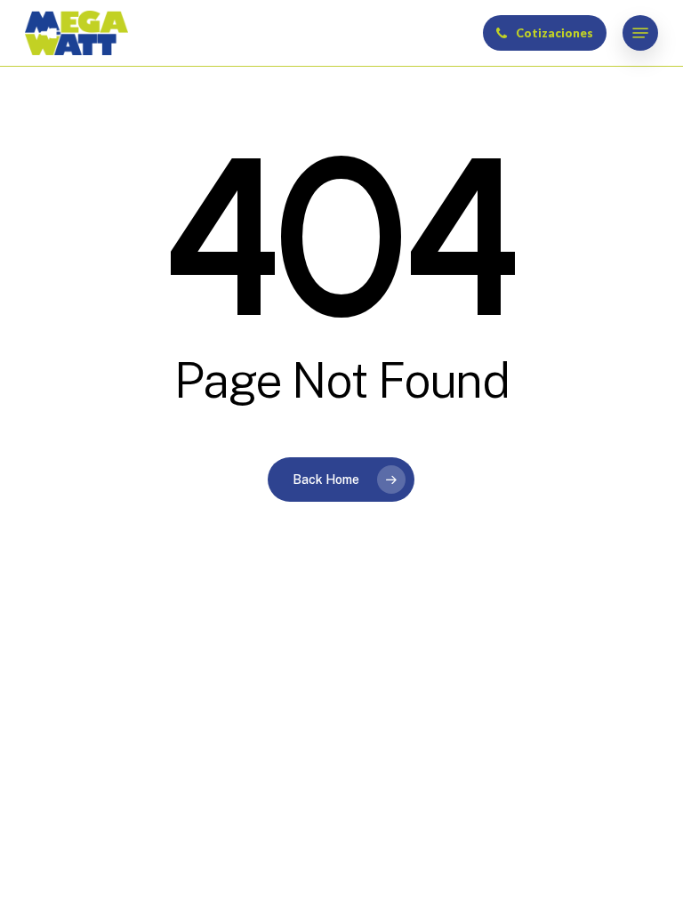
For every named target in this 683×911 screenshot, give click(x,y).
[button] (640, 33)
